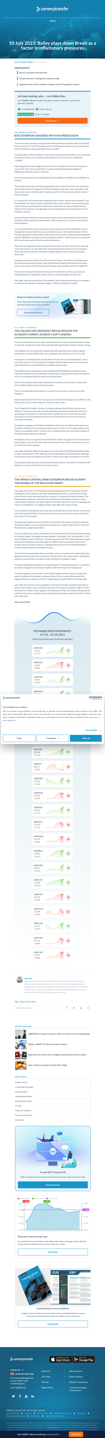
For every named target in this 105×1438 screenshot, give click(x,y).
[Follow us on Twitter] (13, 1396)
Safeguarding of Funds (63, 1413)
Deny (19, 738)
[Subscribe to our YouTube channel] (26, 1396)
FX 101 (18, 1106)
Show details (91, 730)
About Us (46, 1371)
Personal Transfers (23, 1110)
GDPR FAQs (35, 1416)
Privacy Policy (43, 1413)
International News (23, 1101)
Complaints (81, 1413)
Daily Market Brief (24, 62)
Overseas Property (23, 1115)
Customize (51, 738)
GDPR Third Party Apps (55, 1416)
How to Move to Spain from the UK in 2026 (47, 1065)
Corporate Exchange (24, 1087)
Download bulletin (33, 312)
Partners (28, 1413)
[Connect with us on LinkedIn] (32, 1396)
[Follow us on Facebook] (20, 1396)
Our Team (46, 1376)
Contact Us (15, 1370)
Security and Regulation (15, 1416)
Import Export (21, 1091)
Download (53, 1324)
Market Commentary (78, 1382)
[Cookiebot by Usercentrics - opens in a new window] (91, 698)
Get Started (50, 121)
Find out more (53, 1184)
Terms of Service (12, 1413)
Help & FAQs (47, 1387)
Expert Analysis (76, 1376)
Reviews (45, 1382)
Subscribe (53, 1252)
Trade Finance (21, 1082)
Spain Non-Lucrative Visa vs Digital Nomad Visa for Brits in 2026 (57, 1055)
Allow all (86, 738)
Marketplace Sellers (23, 1096)
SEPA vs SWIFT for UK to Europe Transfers (47, 1044)
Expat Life (19, 1120)
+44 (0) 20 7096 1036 (24, 1374)
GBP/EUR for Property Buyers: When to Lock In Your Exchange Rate (59, 1034)
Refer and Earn (75, 1371)
